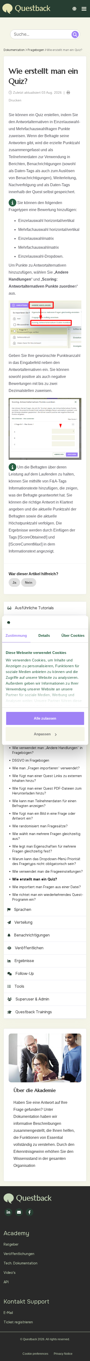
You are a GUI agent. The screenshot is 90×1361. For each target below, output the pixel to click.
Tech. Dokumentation (20, 1263)
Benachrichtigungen (32, 935)
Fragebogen (36, 50)
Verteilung (23, 922)
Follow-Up (24, 973)
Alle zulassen (45, 718)
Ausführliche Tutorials (34, 607)
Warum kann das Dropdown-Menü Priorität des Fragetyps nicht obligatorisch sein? (46, 861)
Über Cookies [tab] (72, 635)
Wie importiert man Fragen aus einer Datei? (46, 887)
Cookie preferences (35, 1353)
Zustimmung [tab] (16, 635)
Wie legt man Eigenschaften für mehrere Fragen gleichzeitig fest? (44, 848)
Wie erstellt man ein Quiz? (34, 879)
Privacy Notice (63, 1353)
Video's (10, 1272)
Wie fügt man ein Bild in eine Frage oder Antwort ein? (43, 816)
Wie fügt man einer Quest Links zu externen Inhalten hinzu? (47, 778)
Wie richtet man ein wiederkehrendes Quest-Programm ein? (47, 897)
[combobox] (42, 34)
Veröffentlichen (29, 947)
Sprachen (22, 909)
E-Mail (8, 1313)
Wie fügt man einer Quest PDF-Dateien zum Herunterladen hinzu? (47, 790)
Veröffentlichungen (19, 1254)
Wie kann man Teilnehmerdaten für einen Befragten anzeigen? (44, 803)
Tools (19, 986)
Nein (28, 582)
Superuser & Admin (32, 999)
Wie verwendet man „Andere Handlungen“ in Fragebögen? (47, 750)
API (6, 1282)
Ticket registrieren (18, 1322)
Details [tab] (44, 635)
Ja (14, 582)
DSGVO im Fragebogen (30, 760)
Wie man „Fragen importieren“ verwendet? (46, 768)
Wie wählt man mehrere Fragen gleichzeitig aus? (46, 836)
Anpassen (42, 734)
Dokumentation (14, 50)
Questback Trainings (33, 1011)
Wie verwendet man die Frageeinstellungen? (47, 871)
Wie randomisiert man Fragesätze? (40, 826)
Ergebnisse (24, 960)
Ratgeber (11, 1244)
